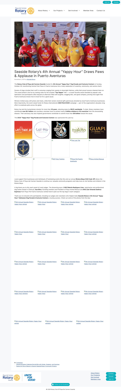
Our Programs (95, 375)
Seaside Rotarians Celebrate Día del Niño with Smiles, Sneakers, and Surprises (37, 364)
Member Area (88, 11)
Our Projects (58, 11)
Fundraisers (19, 362)
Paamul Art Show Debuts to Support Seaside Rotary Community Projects (36, 366)
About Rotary (43, 11)
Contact (111, 373)
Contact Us (101, 11)
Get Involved (73, 11)
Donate (116, 2)
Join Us (106, 2)
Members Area (96, 379)
